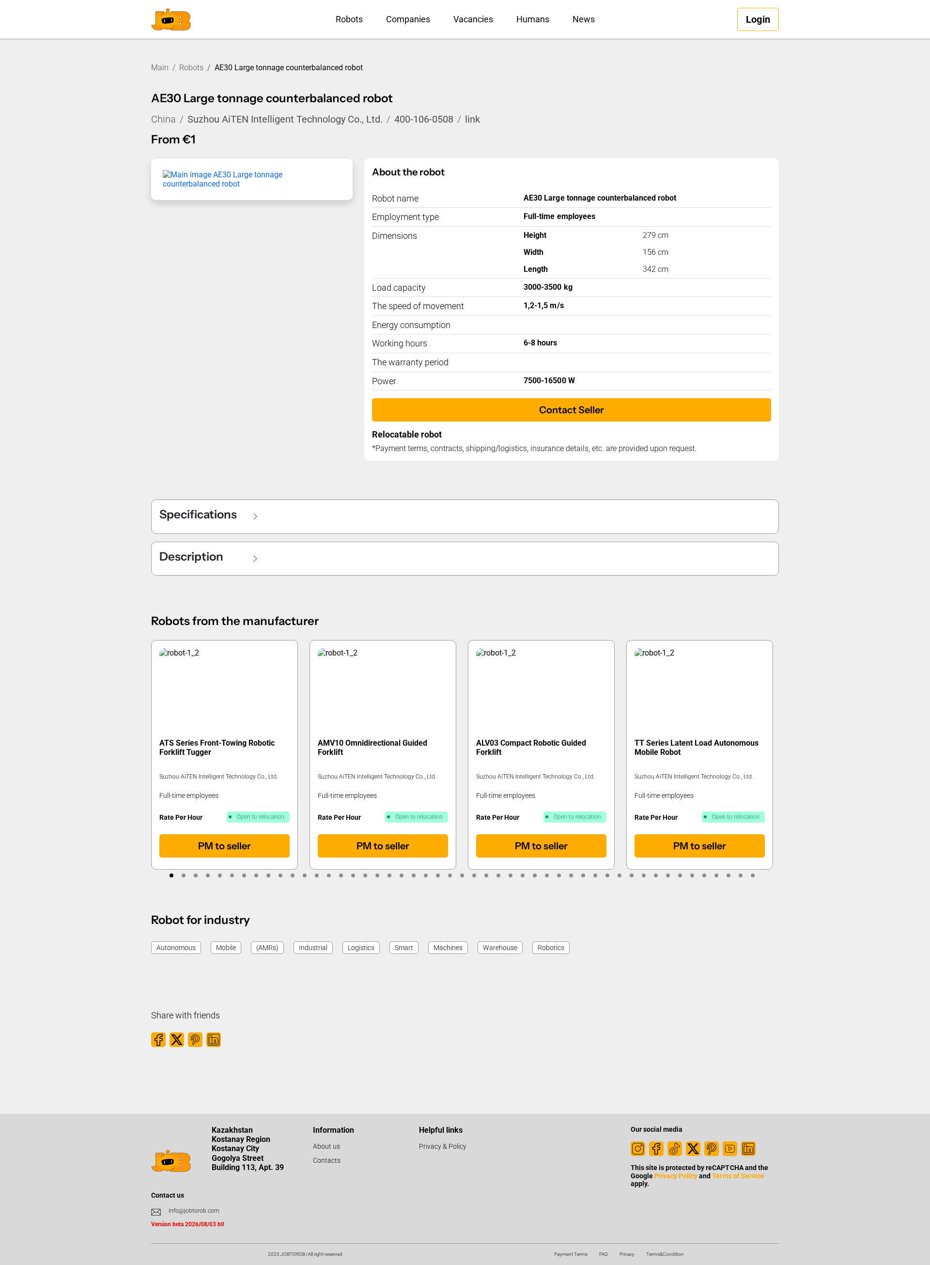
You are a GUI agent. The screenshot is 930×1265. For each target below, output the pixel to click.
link (472, 119)
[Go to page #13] (317, 875)
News (584, 19)
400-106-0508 (423, 119)
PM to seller (224, 846)
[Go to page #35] (583, 875)
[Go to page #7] (244, 875)
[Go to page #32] (547, 875)
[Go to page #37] (608, 875)
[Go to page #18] (378, 875)
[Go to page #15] (341, 875)
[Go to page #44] (692, 875)
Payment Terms (571, 1254)
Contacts (327, 1160)
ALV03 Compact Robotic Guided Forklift (531, 747)
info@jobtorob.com (194, 1210)
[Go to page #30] (523, 875)
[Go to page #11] (293, 875)
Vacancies (473, 19)
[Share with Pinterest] (195, 1039)
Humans (532, 19)
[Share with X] (177, 1039)
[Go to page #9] (269, 875)
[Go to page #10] (281, 875)
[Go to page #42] (668, 875)
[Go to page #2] (184, 875)
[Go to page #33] (559, 875)
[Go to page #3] (196, 875)
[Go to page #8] (256, 875)
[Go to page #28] (499, 875)
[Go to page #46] (717, 875)
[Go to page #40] (644, 875)
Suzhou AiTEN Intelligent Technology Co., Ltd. (285, 119)
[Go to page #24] (450, 875)
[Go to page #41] (656, 875)
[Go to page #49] (753, 875)
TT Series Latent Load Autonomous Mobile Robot (697, 747)
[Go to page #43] (680, 875)
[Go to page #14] (329, 875)
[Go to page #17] (365, 875)
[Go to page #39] (632, 875)
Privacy (627, 1254)
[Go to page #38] (620, 875)
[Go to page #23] (438, 875)
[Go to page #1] (172, 875)
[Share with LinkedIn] (213, 1039)
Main (160, 67)
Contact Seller (571, 410)
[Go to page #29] (511, 875)
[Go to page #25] (462, 875)
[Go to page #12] (305, 875)
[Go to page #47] (729, 875)
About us (326, 1146)
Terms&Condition (665, 1254)
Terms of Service (738, 1176)
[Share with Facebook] (158, 1039)
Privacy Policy (676, 1176)
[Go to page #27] (486, 875)
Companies (408, 19)
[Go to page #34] (571, 875)
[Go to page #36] (595, 875)
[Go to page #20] (402, 875)
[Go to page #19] (390, 875)
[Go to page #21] (414, 875)
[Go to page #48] (741, 875)
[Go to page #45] (704, 875)
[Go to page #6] (232, 875)
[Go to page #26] (474, 875)
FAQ (603, 1254)
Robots (349, 19)
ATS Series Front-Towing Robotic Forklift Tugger (217, 747)
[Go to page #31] (535, 875)
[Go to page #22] (426, 875)
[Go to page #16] (353, 875)
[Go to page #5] (220, 875)
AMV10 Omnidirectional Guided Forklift (372, 747)
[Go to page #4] (208, 875)
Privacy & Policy (442, 1146)
